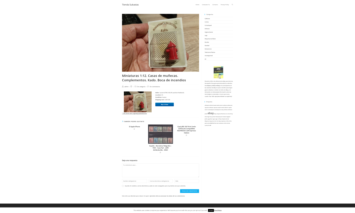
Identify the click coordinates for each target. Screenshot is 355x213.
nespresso (223, 121)
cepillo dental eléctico (223, 107)
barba (218, 105)
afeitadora (207, 105)
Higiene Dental (209, 32)
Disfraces (207, 29)
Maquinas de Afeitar (210, 39)
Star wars (216, 123)
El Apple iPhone (134, 127)
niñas (227, 121)
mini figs (219, 121)
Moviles (207, 42)
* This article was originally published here (134, 113)
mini (215, 121)
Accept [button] (211, 210)
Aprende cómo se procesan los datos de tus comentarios (167, 196)
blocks (221, 105)
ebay (211, 113)
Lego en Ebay (218, 119)
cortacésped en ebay (219, 109)
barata (214, 105)
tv (208, 125)
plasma (212, 123)
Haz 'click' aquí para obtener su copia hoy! (220, 96)
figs (208, 116)
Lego (206, 35)
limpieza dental (225, 119)
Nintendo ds (208, 49)
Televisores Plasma (210, 52)
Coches (207, 22)
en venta (228, 113)
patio (206, 123)
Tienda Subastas (130, 4)
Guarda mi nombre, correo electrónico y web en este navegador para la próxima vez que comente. (155, 186)
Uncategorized (209, 55)
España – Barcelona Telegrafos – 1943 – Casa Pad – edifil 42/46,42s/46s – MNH (160, 148)
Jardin (206, 119)
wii (205, 59)
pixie (208, 123)
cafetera (225, 105)
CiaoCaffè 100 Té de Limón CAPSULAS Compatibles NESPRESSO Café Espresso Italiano (186, 130)
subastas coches (223, 123)
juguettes (210, 119)
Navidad (207, 45)
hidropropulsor (219, 116)
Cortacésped (208, 25)
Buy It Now (164, 104)
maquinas (211, 121)
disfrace (226, 109)
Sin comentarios (155, 86)
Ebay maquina (217, 113)
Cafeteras (207, 18)
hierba (224, 116)
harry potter (212, 116)
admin (126, 86)
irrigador (228, 116)
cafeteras (211, 107)
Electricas (223, 113)
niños (230, 121)
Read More (218, 210)
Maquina (207, 121)
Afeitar (211, 105)
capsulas (216, 107)
